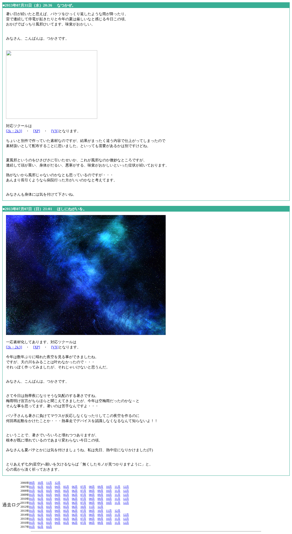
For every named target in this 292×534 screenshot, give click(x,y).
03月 (49, 486)
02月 (40, 486)
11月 (49, 482)
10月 (40, 482)
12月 (57, 482)
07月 (83, 486)
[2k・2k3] (14, 131)
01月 (32, 486)
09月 (32, 482)
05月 (66, 486)
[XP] (36, 131)
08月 (92, 486)
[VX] (54, 131)
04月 (57, 486)
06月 (75, 486)
